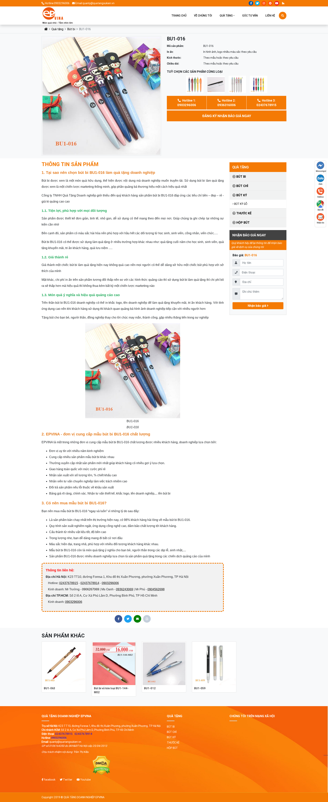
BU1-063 (49, 688)
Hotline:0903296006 (57, 3)
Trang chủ (178, 15)
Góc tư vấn (250, 15)
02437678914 (89, 583)
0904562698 (156, 589)
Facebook (49, 779)
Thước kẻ (244, 213)
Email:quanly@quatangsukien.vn (94, 3)
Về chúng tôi (203, 15)
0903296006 (110, 583)
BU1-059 (200, 688)
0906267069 (90, 589)
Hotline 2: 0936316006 (226, 103)
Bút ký (241, 195)
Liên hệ (270, 15)
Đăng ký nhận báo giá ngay (226, 116)
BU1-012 (150, 688)
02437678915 (68, 583)
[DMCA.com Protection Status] (101, 765)
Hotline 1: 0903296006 (186, 103)
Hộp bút (243, 222)
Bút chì (242, 186)
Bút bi (71, 29)
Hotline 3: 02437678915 (266, 103)
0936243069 (124, 589)
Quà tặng (226, 15)
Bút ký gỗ (240, 204)
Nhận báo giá (257, 306)
